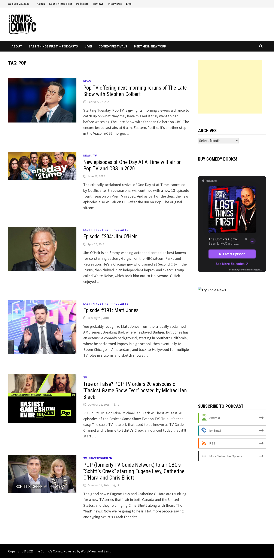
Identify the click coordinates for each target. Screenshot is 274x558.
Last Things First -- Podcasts (105, 230)
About (41, 4)
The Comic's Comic (48, 551)
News (87, 81)
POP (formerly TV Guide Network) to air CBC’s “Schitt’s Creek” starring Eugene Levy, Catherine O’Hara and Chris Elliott (133, 471)
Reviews (98, 4)
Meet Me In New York (150, 46)
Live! (129, 4)
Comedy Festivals (113, 46)
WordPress (89, 551)
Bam (106, 551)
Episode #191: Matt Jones (110, 310)
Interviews (115, 4)
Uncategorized (100, 458)
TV (95, 155)
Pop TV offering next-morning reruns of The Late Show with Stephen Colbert (135, 91)
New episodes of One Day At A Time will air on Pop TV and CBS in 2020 (132, 165)
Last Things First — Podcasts (69, 4)
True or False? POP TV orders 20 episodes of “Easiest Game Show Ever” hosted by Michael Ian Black (135, 390)
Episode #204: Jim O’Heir (110, 236)
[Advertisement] (230, 87)
